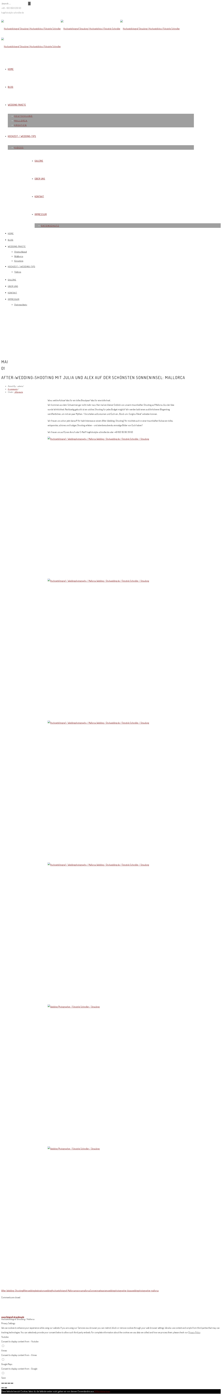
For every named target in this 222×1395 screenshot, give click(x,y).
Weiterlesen (105, 1391)
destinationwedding (43, 1290)
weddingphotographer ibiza (119, 1290)
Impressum (41, 214)
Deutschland (23, 116)
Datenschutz (50, 225)
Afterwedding (29, 1290)
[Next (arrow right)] (5, 1387)
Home (11, 69)
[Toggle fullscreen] (8, 1383)
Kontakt (39, 196)
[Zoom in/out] (12, 1383)
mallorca (86, 1290)
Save (3, 1377)
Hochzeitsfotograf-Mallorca (63, 1290)
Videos (19, 147)
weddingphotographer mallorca (145, 1290)
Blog (10, 87)
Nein (98, 1391)
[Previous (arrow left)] (2, 1387)
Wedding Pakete (17, 104)
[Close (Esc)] (2, 1383)
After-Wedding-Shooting (12, 1290)
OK (95, 1391)
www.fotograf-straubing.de (12, 1317)
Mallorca (20, 120)
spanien (104, 1290)
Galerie (39, 160)
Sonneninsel (95, 1290)
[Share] (5, 1383)
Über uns (40, 178)
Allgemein (18, 392)
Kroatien (20, 125)
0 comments (13, 389)
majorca (78, 1290)
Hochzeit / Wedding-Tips (22, 136)
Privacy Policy (194, 1332)
